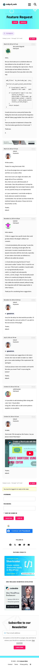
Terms (16, 664)
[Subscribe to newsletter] (28, 545)
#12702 (33, 149)
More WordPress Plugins (27, 573)
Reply (33, 38)
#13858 (33, 300)
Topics (11, 13)
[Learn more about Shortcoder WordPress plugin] (19, 575)
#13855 (33, 218)
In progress (9, 33)
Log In (19, 518)
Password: (7, 504)
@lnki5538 (10, 313)
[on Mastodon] (24, 545)
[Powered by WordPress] (30, 664)
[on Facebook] (10, 545)
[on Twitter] (15, 545)
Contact (10, 664)
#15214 (33, 416)
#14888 (33, 337)
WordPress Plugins (19, 13)
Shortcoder (29, 13)
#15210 (33, 386)
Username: (7, 494)
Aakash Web (10, 4)
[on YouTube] (19, 545)
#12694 (33, 44)
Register (23, 22)
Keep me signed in (11, 513)
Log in (15, 22)
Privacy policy (24, 664)
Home (6, 13)
